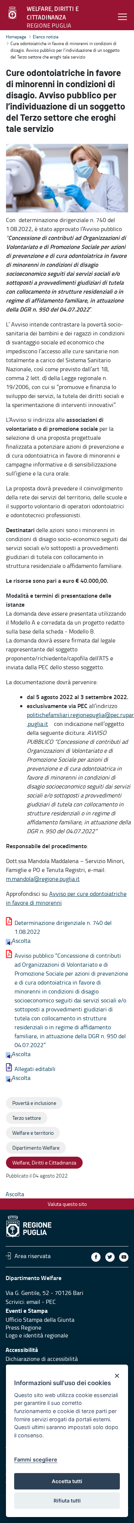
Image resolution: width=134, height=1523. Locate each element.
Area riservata (33, 1255)
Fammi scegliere (35, 1459)
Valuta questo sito (67, 1203)
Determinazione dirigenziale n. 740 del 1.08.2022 (63, 927)
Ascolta (21, 940)
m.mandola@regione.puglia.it (43, 879)
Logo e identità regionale (37, 1335)
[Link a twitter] (110, 1257)
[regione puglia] (13, 13)
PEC (51, 1302)
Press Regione (23, 1327)
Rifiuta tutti (67, 1501)
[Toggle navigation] (122, 16)
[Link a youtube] (123, 1257)
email (33, 1302)
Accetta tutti (67, 1481)
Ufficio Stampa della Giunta (40, 1319)
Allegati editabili (35, 1069)
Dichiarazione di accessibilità (42, 1359)
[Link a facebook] (95, 1257)
